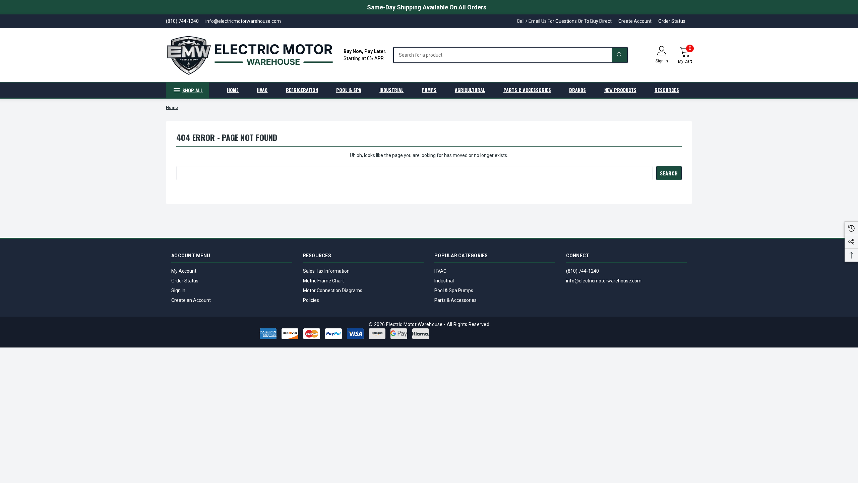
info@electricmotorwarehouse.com (603, 280)
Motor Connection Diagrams (332, 290)
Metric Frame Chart (323, 280)
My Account (183, 271)
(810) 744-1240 (582, 271)
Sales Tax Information (326, 271)
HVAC (440, 271)
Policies (311, 300)
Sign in (662, 61)
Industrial (444, 280)
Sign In (178, 290)
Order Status (671, 21)
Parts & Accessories (455, 300)
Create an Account (191, 300)
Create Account (635, 21)
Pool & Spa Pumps (453, 290)
